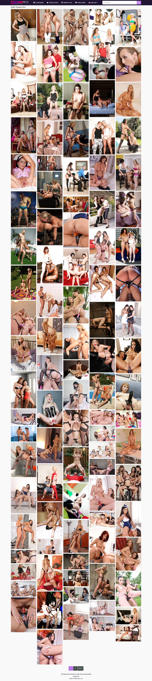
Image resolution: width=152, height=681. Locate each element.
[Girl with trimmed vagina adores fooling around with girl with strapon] (23, 495)
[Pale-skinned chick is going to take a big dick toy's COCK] (76, 64)
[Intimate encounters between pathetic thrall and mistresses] (102, 582)
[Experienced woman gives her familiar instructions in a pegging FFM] (128, 173)
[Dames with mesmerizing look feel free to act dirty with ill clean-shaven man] (76, 595)
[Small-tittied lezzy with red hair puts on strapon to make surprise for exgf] (102, 210)
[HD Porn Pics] (19, 2)
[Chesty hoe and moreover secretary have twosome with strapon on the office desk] (76, 578)
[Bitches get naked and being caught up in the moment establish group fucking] (128, 419)
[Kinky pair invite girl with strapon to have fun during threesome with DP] (128, 554)
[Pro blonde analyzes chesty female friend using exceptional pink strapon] (23, 353)
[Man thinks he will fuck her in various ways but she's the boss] (128, 135)
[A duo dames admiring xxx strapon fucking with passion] (128, 615)
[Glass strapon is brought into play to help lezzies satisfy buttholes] (23, 531)
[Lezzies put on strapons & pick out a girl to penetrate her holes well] (128, 483)
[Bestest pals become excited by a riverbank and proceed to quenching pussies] (23, 283)
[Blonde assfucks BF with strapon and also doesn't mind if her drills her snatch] (49, 482)
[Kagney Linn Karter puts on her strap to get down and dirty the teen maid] (23, 417)
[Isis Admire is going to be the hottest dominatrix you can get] (102, 320)
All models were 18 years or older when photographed (76, 674)
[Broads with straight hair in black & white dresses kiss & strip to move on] (128, 320)
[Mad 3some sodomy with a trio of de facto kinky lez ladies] (23, 556)
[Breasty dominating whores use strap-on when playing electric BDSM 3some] (102, 467)
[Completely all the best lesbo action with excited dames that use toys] (128, 209)
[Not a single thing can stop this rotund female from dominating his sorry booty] (128, 283)
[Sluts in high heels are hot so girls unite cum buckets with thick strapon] (23, 614)
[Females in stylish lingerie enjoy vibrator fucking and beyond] (102, 546)
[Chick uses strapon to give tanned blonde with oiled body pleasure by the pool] (102, 391)
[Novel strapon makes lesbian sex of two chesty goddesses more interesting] (49, 445)
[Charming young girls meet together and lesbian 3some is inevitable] (49, 26)
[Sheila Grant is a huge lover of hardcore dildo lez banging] (102, 172)
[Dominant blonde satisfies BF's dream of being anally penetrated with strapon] (102, 136)
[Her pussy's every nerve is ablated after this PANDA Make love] (102, 71)
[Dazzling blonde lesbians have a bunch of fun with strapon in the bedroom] (128, 100)
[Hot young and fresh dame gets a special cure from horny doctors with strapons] (102, 450)
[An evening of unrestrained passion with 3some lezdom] (23, 433)
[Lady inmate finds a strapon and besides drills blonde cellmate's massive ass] (23, 459)
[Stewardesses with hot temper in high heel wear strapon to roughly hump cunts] (76, 230)
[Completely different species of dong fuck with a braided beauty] (76, 501)
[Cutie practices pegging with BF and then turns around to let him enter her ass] (23, 60)
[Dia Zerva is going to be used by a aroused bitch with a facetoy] (49, 227)
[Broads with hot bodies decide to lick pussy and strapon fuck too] (76, 622)
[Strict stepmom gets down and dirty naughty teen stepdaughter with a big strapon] (23, 389)
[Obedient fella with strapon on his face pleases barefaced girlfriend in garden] (76, 464)
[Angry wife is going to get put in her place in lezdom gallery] (49, 190)
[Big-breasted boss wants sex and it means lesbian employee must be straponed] (49, 647)
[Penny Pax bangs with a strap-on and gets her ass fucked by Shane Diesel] (23, 25)
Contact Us (76, 676)
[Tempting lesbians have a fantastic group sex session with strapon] (76, 204)
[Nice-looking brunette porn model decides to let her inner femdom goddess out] (102, 98)
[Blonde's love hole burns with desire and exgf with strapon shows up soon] (49, 336)
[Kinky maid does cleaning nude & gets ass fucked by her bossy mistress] (49, 138)
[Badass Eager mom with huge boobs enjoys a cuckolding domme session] (23, 209)
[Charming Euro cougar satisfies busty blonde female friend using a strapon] (102, 493)
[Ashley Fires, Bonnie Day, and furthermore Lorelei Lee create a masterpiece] (76, 561)
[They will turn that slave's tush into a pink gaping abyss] (23, 135)
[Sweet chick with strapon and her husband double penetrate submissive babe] (102, 608)
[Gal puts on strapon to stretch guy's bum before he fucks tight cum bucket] (49, 63)
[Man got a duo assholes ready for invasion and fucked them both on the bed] (23, 572)
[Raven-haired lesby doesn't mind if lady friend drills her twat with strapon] (76, 369)
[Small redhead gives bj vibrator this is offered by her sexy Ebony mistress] (128, 246)
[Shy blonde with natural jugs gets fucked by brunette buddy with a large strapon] (23, 246)
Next (81, 668)
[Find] (139, 2)
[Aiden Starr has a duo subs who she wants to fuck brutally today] (76, 139)
